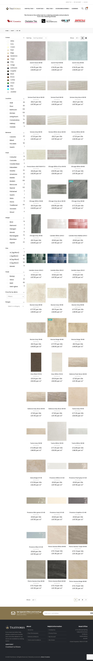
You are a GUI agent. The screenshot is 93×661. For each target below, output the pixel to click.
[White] (8, 41)
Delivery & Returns (33, 637)
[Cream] (8, 47)
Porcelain (13, 144)
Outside (12, 127)
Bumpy (12, 276)
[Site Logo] (13, 8)
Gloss (12, 280)
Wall (11, 103)
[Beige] (8, 53)
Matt (11, 283)
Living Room (14, 117)
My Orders (52, 640)
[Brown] (8, 77)
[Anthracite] (8, 68)
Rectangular (14, 236)
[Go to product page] (36, 50)
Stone (12, 202)
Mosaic (12, 232)
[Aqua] (8, 89)
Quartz (12, 147)
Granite (12, 171)
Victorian (13, 209)
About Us (68, 2)
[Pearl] (8, 50)
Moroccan (13, 185)
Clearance (75, 8)
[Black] (8, 74)
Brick (11, 222)
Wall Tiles (49, 8)
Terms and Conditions (34, 640)
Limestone (13, 174)
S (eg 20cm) (14, 263)
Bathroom (13, 110)
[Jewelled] (8, 92)
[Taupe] (8, 59)
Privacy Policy (53, 633)
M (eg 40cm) (14, 259)
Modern (12, 181)
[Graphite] (8, 71)
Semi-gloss (14, 286)
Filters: (10, 296)
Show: (72, 38)
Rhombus (13, 239)
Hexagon (13, 229)
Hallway (12, 123)
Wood (12, 212)
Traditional (13, 205)
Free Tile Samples (33, 633)
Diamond (13, 225)
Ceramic (13, 137)
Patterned (13, 191)
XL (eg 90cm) (14, 253)
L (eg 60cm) (14, 256)
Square (12, 243)
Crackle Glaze (14, 164)
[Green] (8, 83)
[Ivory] (8, 44)
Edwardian (13, 167)
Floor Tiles (39, 8)
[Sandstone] (8, 56)
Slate (11, 198)
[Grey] (8, 62)
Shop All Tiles (29, 8)
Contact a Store (13, 647)
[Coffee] (8, 80)
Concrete (13, 160)
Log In (85, 2)
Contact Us (52, 630)
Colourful (13, 157)
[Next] (85, 599)
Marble (12, 178)
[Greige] (8, 65)
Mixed (12, 140)
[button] (82, 8)
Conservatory (14, 120)
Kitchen (12, 113)
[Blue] (8, 86)
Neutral (12, 188)
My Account (77, 2)
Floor (11, 106)
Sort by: (29, 38)
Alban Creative (45, 657)
